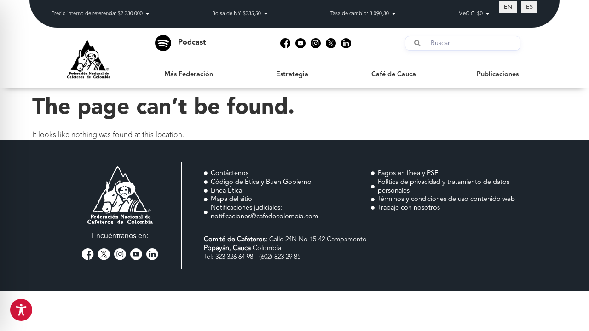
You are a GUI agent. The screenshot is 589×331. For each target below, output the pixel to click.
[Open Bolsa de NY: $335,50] (265, 14)
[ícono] (285, 43)
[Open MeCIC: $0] (487, 14)
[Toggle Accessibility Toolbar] (21, 310)
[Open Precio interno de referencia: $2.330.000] (147, 14)
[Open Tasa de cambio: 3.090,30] (393, 14)
